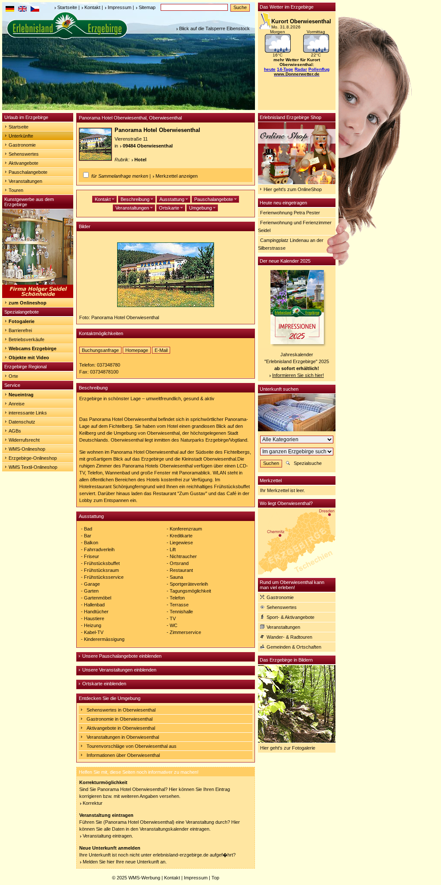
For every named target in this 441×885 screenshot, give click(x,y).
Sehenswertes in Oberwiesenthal (121, 709)
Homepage (136, 350)
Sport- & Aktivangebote (290, 617)
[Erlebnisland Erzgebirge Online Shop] (296, 182)
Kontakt (92, 7)
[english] (22, 10)
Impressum (119, 7)
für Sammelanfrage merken (119, 176)
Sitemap (147, 7)
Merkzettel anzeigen (176, 176)
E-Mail (161, 350)
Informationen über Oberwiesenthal (123, 755)
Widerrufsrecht (24, 439)
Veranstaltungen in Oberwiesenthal (123, 737)
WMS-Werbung (144, 877)
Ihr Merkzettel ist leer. (282, 490)
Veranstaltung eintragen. (108, 835)
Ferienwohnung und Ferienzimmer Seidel (295, 226)
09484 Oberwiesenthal (148, 145)
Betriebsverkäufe (26, 339)
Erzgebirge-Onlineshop (33, 458)
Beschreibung (136, 199)
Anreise (17, 403)
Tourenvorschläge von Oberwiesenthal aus (132, 746)
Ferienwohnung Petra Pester (290, 212)
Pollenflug (318, 69)
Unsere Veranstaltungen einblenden (119, 669)
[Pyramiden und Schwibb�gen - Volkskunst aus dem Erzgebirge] (37, 296)
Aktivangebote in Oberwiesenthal (121, 728)
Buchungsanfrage (100, 350)
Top (215, 877)
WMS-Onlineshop (27, 449)
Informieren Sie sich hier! (298, 375)
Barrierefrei (20, 330)
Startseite (67, 7)
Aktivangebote (23, 163)
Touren (16, 190)
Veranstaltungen (25, 181)
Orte (13, 376)
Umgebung (201, 207)
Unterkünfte (21, 135)
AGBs (15, 430)
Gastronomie (22, 145)
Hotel (140, 159)
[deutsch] (10, 10)
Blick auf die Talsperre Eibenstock (214, 28)
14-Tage (285, 69)
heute (270, 69)
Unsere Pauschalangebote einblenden (121, 656)
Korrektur (92, 803)
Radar (301, 69)
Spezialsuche (308, 463)
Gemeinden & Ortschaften (294, 647)
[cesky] (35, 10)
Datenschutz (22, 421)
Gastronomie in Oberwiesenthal (119, 719)
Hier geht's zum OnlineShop (293, 189)
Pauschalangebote (28, 172)
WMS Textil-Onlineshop (33, 467)
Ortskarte (169, 207)
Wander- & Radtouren (289, 637)
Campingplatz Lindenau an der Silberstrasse (290, 244)
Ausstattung (172, 199)
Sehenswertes (24, 154)
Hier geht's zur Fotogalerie (287, 747)
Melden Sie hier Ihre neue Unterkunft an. (125, 861)
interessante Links (28, 412)
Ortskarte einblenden (104, 683)
